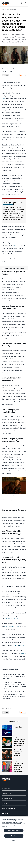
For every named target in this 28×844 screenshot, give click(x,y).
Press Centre (5, 793)
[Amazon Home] (5, 3)
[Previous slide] (4, 500)
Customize (13, 840)
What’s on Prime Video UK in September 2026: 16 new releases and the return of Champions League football (14, 685)
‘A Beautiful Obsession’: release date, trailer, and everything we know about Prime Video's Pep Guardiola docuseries (14, 695)
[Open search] (21, 3)
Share (24, 75)
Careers (4, 813)
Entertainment (13, 9)
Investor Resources (7, 808)
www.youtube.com (8, 204)
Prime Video (5, 75)
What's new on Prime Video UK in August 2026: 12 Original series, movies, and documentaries (20, 741)
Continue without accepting (13, 830)
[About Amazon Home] (6, 779)
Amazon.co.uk (6, 798)
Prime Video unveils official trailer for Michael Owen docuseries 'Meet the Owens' (14, 676)
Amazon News (5, 9)
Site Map (4, 803)
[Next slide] (12, 500)
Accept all (13, 836)
